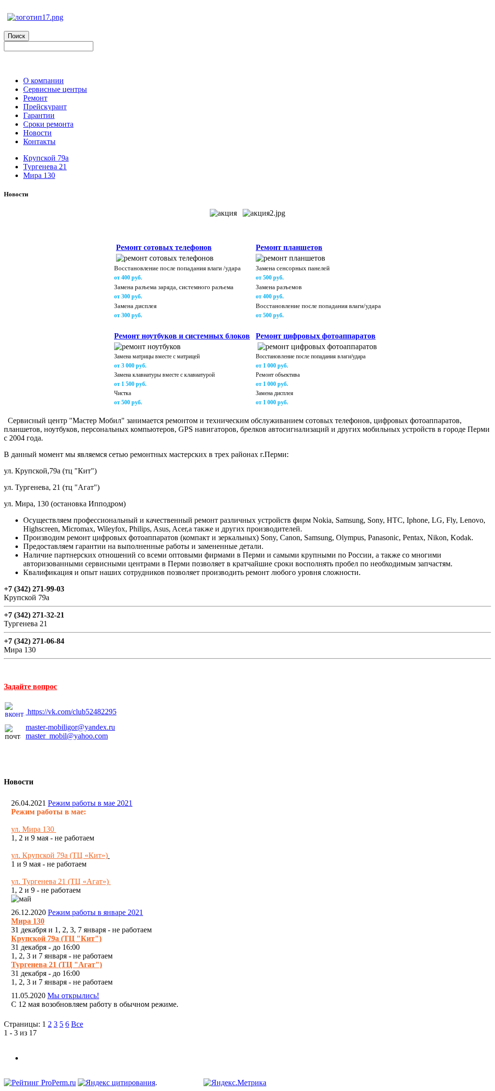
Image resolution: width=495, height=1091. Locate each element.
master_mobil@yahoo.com (67, 736)
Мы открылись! (73, 995)
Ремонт (35, 98)
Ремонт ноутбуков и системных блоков (182, 336)
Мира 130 (39, 175)
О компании (43, 80)
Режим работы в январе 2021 (95, 912)
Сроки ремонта (48, 124)
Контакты (39, 141)
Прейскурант (45, 107)
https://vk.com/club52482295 (72, 712)
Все (77, 1024)
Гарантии (39, 115)
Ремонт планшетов (289, 247)
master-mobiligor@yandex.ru (70, 727)
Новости (37, 133)
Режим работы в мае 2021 (90, 803)
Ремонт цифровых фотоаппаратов (316, 336)
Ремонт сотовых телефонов (164, 247)
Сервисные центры (55, 89)
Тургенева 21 (45, 166)
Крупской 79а (46, 158)
